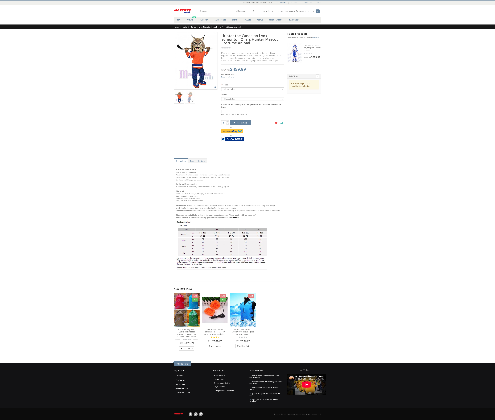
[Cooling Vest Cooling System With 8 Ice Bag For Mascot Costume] (243, 310)
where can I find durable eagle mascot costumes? (265, 382)
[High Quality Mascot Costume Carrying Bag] (187, 310)
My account (180, 384)
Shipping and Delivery (222, 383)
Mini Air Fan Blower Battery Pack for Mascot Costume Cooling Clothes (214, 331)
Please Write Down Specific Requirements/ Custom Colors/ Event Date (251, 105)
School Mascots (276, 20)
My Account (281, 3)
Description (181, 161)
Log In (318, 3)
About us (179, 375)
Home (176, 27)
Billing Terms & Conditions (224, 390)
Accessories (221, 20)
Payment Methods (221, 387)
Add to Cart (188, 348)
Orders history (182, 388)
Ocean (234, 20)
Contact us (180, 380)
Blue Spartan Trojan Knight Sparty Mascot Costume (312, 47)
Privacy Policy (219, 375)
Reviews (201, 161)
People (260, 20)
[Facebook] (190, 414)
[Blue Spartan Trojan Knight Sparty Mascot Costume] (294, 53)
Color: (224, 85)
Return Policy (219, 379)
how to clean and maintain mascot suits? (263, 388)
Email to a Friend (227, 77)
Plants (248, 20)
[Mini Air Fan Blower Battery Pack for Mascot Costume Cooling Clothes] (215, 310)
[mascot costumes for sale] (182, 11)
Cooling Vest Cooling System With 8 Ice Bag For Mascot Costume (243, 331)
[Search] (253, 11)
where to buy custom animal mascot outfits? (264, 394)
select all (315, 37)
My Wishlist (307, 3)
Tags (192, 161)
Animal (191, 19)
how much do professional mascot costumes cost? (264, 376)
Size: (224, 94)
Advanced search (183, 393)
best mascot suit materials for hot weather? (263, 400)
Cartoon (204, 20)
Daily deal (294, 3)
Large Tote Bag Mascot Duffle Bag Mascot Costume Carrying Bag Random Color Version (187, 333)
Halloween (294, 20)
